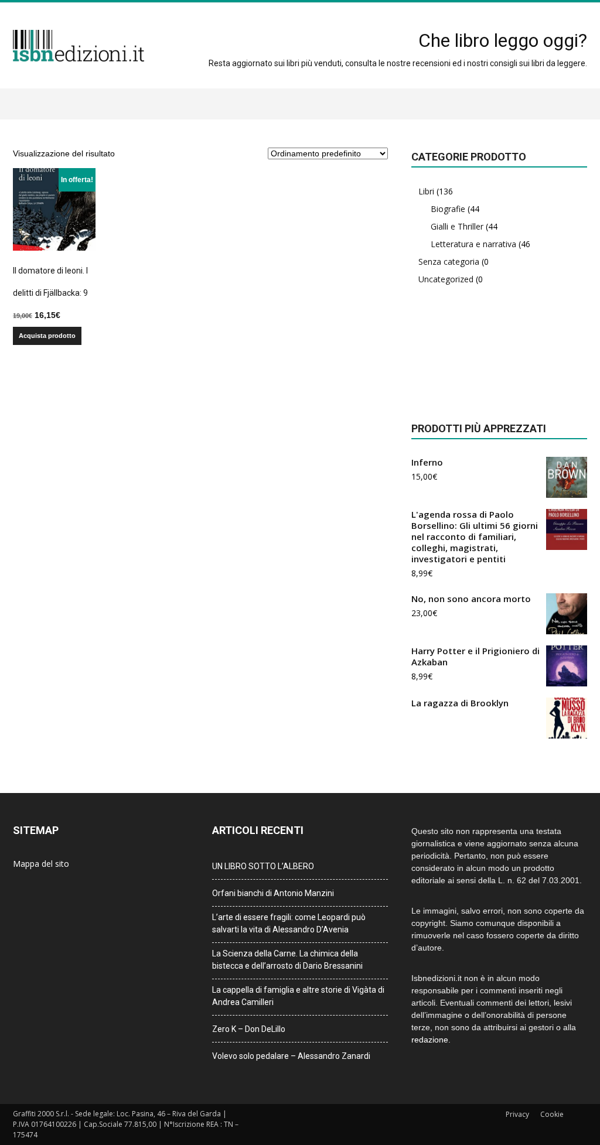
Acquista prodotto (47, 335)
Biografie (448, 208)
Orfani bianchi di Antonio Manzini (273, 893)
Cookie (552, 1114)
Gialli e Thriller (457, 226)
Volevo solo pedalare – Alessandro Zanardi (291, 1056)
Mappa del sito (41, 863)
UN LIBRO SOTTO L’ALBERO (263, 866)
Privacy (517, 1114)
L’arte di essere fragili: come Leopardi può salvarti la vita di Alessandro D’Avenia (289, 923)
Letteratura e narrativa (473, 243)
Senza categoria (448, 261)
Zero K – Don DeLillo (248, 1029)
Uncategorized (445, 279)
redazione (429, 1039)
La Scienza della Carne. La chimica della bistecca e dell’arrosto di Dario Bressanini (287, 959)
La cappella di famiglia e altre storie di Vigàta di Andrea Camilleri (298, 996)
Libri (426, 191)
